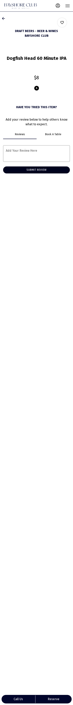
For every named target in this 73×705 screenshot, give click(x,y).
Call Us (18, 699)
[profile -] (57, 5)
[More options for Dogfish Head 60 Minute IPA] (62, 22)
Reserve (53, 699)
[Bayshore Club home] (20, 6)
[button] (4, 18)
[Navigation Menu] (67, 6)
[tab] (20, 134)
